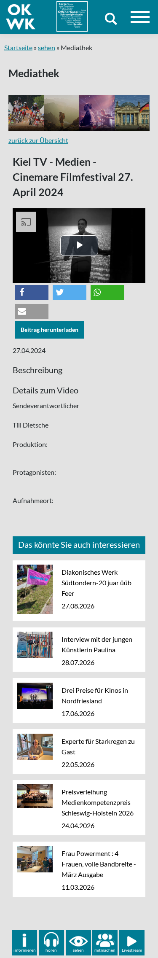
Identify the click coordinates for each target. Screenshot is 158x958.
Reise (64, 113)
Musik (101, 113)
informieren (24, 950)
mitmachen (104, 950)
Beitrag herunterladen (49, 329)
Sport (29, 113)
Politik (136, 113)
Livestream (132, 950)
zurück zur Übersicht (38, 140)
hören (51, 950)
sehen (46, 47)
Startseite (18, 47)
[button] (31, 292)
